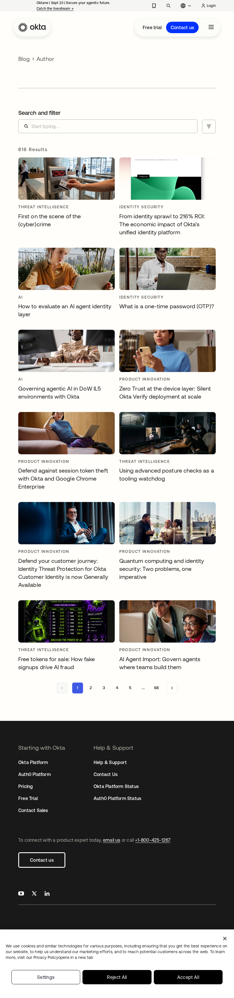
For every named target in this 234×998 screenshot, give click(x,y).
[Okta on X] (34, 894)
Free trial (152, 27)
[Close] (225, 938)
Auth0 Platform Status (117, 798)
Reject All (117, 977)
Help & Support (110, 762)
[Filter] (209, 126)
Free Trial (28, 798)
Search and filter (39, 112)
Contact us (182, 27)
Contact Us (106, 774)
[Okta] (32, 27)
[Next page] (171, 688)
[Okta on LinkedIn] (47, 894)
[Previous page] (62, 688)
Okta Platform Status (116, 786)
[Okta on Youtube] (21, 894)
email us (111, 840)
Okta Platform (33, 762)
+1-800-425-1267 (152, 840)
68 (156, 687)
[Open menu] (211, 27)
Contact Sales (33, 810)
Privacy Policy (63, 957)
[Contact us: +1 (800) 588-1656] (154, 5)
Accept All (188, 977)
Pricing (25, 786)
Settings (46, 977)
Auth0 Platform (34, 774)
